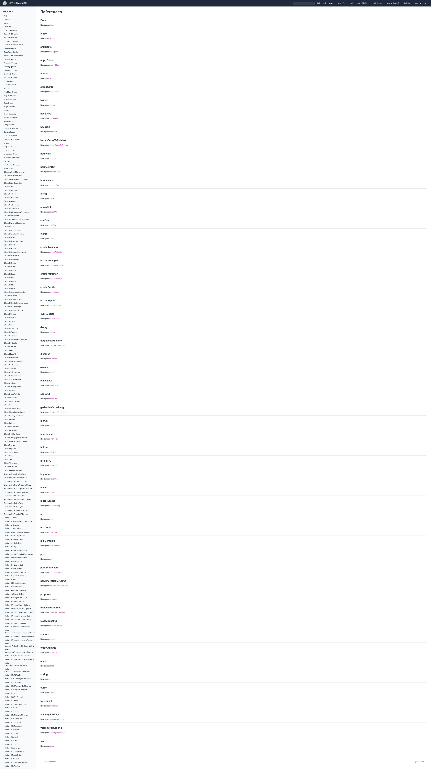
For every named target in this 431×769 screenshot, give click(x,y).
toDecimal (54, 705)
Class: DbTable (9, 321)
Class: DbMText (10, 288)
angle (52, 38)
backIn (52, 105)
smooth (53, 639)
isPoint (53, 452)
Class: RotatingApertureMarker (15, 437)
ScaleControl (8, 81)
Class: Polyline (9, 423)
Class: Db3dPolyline (11, 215)
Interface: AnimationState (13, 528)
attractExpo (54, 91)
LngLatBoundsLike (11, 154)
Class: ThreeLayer (11, 463)
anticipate (54, 51)
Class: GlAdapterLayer (12, 376)
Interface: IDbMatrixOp (12, 755)
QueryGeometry (10, 114)
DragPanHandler (10, 48)
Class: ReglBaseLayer (12, 434)
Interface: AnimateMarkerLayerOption (18, 521)
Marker (6, 110)
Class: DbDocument (11, 259)
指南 (318, 3)
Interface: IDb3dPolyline (12, 682)
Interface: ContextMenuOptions (15, 550)
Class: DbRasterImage (12, 306)
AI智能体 (342, 3)
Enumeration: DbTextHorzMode (15, 477)
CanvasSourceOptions (12, 128)
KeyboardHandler (10, 37)
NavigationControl (10, 70)
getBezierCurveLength (59, 412)
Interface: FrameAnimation (13, 586)
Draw (52, 25)
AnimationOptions (10, 63)
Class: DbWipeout (10, 332)
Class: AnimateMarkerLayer (14, 172)
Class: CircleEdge (10, 190)
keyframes (54, 478)
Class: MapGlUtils (10, 397)
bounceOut (54, 185)
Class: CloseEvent (11, 197)
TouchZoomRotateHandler (13, 55)
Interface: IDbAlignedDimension (15, 689)
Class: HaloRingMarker (12, 386)
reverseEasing (56, 625)
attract (52, 78)
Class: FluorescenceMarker (14, 361)
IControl (7, 19)
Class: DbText (9, 325)
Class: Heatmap (10, 390)
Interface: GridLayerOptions (14, 594)
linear (52, 492)
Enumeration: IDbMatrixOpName (16, 492)
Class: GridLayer (10, 383)
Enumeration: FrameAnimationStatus (17, 485)
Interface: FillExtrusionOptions (15, 583)
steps (52, 692)
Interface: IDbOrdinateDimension (16, 762)
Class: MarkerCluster (12, 401)
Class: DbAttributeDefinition (14, 234)
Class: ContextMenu (11, 205)
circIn (52, 198)
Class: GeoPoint (10, 368)
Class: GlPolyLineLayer (12, 379)
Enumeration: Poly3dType (13, 506)
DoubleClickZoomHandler (13, 44)
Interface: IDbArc (10, 693)
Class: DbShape (10, 314)
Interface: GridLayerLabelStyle (15, 590)
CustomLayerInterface (12, 139)
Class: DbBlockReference (13, 241)
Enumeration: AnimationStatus (15, 474)
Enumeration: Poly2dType (13, 503)
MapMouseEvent (10, 92)
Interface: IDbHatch (11, 737)
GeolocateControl (10, 74)
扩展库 (332, 3)
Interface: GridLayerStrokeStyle (15, 597)
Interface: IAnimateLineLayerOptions (17, 608)
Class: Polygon (9, 419)
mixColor (53, 532)
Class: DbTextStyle (11, 328)
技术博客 (408, 3)
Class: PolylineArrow (11, 426)
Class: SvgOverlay (11, 452)
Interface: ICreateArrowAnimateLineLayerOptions (18, 650)
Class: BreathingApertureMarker (16, 179)
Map (5, 15)
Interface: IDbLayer (11, 740)
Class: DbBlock (9, 237)
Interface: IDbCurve (11, 711)
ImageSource (9, 124)
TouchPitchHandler (11, 34)
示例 (352, 3)
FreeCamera (8, 168)
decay (52, 332)
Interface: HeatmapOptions (14, 601)
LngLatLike (8, 146)
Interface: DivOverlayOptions (14, 565)
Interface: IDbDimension (13, 718)
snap (52, 665)
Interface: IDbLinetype (12, 748)
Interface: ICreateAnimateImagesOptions (19, 636)
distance (53, 358)
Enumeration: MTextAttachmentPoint (17, 499)
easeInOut (54, 385)
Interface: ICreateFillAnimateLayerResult (19, 659)
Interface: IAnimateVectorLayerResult (17, 619)
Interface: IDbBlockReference (15, 704)
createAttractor (56, 278)
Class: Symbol (9, 456)
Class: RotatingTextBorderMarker (16, 441)
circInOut (53, 212)
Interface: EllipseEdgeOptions (15, 572)
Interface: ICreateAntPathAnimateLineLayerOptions (19, 644)
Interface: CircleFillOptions (13, 539)
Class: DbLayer (9, 274)
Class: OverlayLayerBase (13, 416)
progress (53, 599)
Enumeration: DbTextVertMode (15, 481)
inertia (52, 425)
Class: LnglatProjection (12, 394)
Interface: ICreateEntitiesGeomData (17, 656)
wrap (52, 746)
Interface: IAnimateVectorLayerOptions (18, 616)
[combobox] (304, 3)
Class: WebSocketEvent (13, 470)
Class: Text (8, 459)
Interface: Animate (10, 517)
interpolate (54, 438)
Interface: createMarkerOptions (15, 557)
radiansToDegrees (57, 612)
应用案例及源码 (364, 3)
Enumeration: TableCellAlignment (16, 514)
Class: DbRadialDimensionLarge (16, 303)
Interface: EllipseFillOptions (14, 576)
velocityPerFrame (57, 719)
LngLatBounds (9, 150)
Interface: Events (10, 579)
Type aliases (419, 761)
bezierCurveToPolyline (59, 145)
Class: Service (9, 445)
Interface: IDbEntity (11, 733)
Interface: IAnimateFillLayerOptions (17, 605)
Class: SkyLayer (10, 448)
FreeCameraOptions (11, 165)
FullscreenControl (10, 84)
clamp (52, 238)
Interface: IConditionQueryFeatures (17, 626)
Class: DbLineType (11, 281)
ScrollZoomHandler (11, 41)
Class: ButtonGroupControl (14, 183)
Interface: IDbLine (10, 744)
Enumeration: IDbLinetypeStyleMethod (18, 488)
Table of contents (49, 761)
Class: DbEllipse (10, 263)
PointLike (7, 26)
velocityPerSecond (57, 732)
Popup (6, 88)
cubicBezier (54, 318)
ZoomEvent (8, 103)
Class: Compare (10, 201)
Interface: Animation (11, 525)
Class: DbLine (9, 277)
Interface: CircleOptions (12, 543)
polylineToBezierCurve (59, 585)
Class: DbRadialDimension (14, 299)
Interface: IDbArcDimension (14, 697)
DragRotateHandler (11, 52)
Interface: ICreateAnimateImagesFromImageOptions (19, 631)
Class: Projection (10, 430)
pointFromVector (56, 572)
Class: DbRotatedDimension (14, 310)
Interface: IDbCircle (11, 707)
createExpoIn (55, 305)
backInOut (54, 118)
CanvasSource (9, 132)
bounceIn (53, 158)
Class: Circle (8, 186)
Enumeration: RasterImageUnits (16, 510)
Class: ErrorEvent (10, 466)
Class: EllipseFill (10, 354)
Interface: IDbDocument (13, 726)
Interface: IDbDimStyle (12, 722)
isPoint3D (54, 465)
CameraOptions (10, 59)
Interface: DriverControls (13, 568)
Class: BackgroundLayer (13, 175)
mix (51, 519)
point (6, 23)
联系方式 (418, 3)
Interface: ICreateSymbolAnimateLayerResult (17, 670)
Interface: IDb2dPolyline (12, 675)
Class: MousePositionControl (14, 412)
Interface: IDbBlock (11, 700)
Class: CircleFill (9, 194)
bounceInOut (55, 171)
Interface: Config (10, 546)
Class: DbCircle (10, 245)
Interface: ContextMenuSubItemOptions (18, 554)
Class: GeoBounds (11, 365)
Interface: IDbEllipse (11, 729)
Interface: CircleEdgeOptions (14, 536)
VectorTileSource (10, 117)
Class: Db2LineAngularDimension (16, 212)
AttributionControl (10, 77)
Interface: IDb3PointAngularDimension (18, 686)
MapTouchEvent (10, 95)
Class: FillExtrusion (11, 357)
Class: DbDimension (11, 255)
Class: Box (8, 405)
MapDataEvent (9, 106)
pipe (52, 559)
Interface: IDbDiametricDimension (16, 715)
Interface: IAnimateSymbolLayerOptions (18, 612)
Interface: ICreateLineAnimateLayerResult (15, 664)
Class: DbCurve (10, 248)
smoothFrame (55, 652)
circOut (53, 225)
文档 (324, 3)
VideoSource (8, 121)
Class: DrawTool (10, 346)
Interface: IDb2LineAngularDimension (17, 678)
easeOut (53, 398)
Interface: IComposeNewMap (15, 623)
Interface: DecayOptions (13, 561)
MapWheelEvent (10, 99)
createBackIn (55, 292)
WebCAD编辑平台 (393, 3)
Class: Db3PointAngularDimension (16, 219)
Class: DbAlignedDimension (14, 223)
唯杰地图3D (378, 3)
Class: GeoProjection (12, 372)
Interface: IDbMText (11, 758)
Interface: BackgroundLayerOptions (17, 532)
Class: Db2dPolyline (11, 208)
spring (52, 679)
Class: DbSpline (10, 317)
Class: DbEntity (9, 266)
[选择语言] (426, 3)
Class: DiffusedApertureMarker (15, 339)
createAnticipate (56, 265)
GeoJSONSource (10, 135)
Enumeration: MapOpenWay (14, 496)
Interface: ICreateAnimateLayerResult (18, 640)
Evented (7, 161)
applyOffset (54, 65)
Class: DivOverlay (11, 343)
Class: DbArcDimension (13, 230)
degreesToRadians (57, 345)
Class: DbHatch (10, 270)
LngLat (6, 143)
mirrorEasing (55, 505)
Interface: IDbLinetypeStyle (14, 751)
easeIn (52, 372)
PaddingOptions (10, 66)
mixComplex (55, 545)
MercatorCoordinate (11, 157)
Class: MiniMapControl (12, 408)
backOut (53, 131)
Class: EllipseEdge (11, 350)
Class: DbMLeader (11, 285)
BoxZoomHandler (10, 30)
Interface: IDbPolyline (12, 766)
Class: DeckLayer (10, 336)
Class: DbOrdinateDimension (14, 292)
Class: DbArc (9, 226)
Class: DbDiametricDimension (15, 252)
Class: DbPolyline (10, 295)
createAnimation (56, 252)
